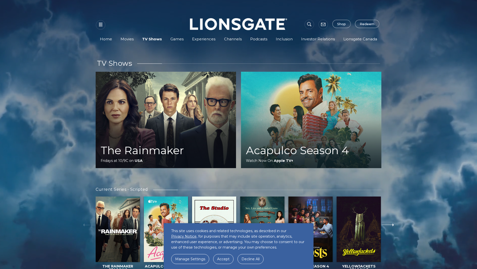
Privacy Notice (184, 236)
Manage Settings (190, 259)
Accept (223, 259)
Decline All (250, 259)
